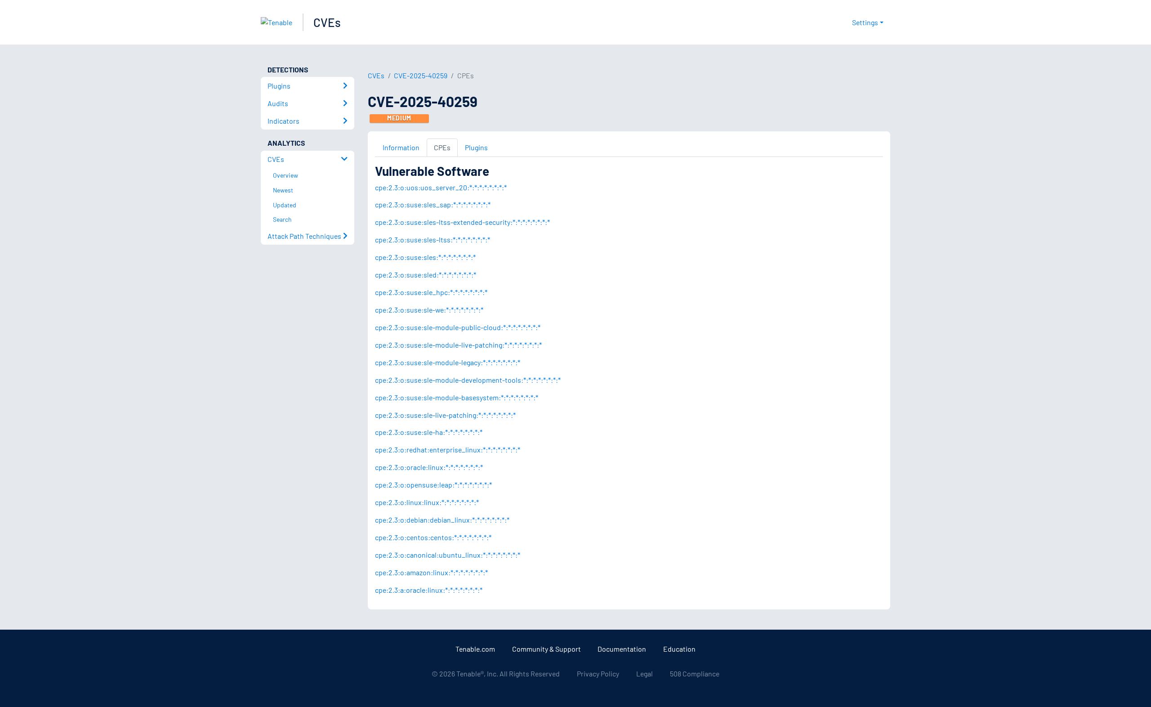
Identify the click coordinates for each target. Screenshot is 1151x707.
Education (679, 648)
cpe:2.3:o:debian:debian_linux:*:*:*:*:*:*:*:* (442, 519)
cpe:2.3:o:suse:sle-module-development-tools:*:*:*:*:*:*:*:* (468, 380)
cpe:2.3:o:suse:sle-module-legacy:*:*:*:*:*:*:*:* (447, 362)
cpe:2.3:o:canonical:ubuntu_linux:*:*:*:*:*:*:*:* (447, 554)
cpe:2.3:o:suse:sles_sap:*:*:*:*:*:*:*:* (433, 204)
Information (401, 147)
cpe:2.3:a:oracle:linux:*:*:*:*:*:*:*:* (428, 590)
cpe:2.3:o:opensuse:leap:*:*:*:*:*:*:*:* (433, 484)
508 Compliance (694, 673)
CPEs (442, 147)
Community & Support (546, 648)
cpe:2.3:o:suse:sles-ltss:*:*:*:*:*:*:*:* (432, 239)
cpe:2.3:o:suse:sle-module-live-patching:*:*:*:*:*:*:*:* (458, 344)
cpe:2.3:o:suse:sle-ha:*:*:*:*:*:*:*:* (428, 432)
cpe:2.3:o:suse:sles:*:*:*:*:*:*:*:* (425, 257)
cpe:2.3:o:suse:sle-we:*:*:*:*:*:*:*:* (429, 309)
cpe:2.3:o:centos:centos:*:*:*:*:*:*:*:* (433, 537)
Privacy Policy (598, 673)
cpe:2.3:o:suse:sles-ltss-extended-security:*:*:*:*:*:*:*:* (462, 222)
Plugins (476, 147)
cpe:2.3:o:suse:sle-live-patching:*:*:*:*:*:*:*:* (445, 415)
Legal (644, 673)
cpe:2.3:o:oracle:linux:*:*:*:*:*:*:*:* (429, 467)
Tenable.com (475, 648)
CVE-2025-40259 (420, 75)
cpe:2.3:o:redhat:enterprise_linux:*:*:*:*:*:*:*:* (447, 449)
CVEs (327, 22)
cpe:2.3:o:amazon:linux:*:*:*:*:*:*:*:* (431, 572)
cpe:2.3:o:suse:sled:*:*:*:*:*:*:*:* (425, 274)
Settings (865, 22)
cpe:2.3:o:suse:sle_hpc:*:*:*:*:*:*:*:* (431, 292)
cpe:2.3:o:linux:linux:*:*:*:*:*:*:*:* (427, 502)
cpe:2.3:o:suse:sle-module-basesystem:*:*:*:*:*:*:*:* (456, 397)
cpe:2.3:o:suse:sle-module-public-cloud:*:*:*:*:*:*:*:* (457, 327)
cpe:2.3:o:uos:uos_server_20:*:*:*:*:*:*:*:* (441, 187)
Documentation (622, 648)
